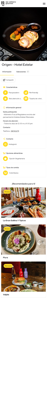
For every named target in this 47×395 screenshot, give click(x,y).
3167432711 (15, 131)
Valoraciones (22, 72)
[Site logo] (9, 3)
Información (6, 72)
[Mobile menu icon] (44, 3)
